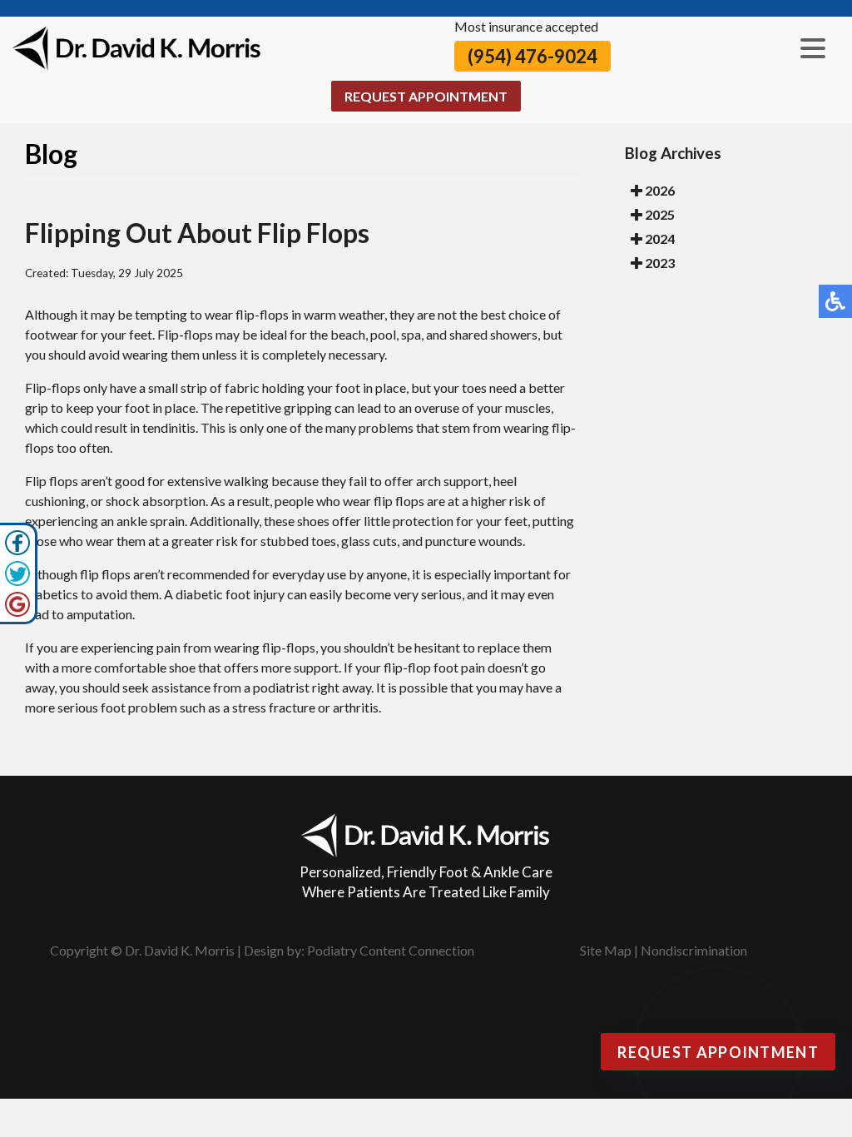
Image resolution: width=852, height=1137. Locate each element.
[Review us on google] (17, 612)
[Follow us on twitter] (17, 581)
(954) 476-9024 (532, 56)
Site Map (606, 950)
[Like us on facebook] (17, 551)
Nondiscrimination (694, 950)
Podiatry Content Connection (390, 950)
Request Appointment (426, 96)
